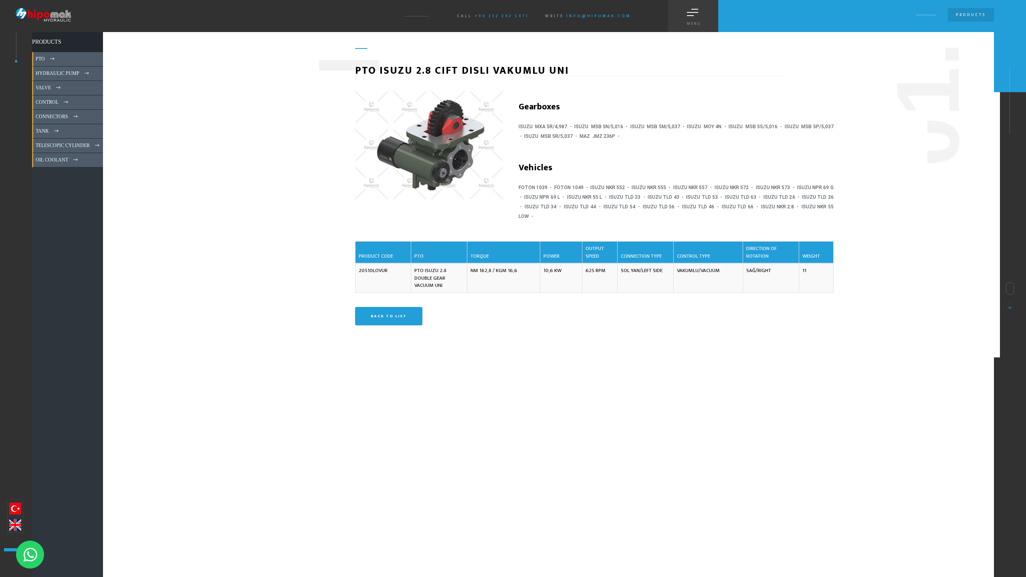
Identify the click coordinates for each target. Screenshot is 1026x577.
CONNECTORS (51, 116)
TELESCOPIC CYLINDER (62, 145)
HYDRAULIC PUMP (57, 73)
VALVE (42, 88)
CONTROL (46, 102)
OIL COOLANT (51, 160)
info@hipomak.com (598, 16)
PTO (39, 59)
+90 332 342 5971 (502, 16)
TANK (41, 131)
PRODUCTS (46, 42)
